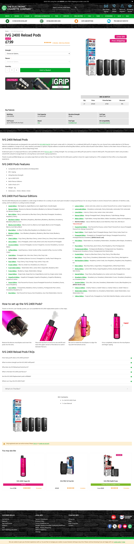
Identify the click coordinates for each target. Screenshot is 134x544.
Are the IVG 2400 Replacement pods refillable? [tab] (16, 376)
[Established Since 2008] (41, 21)
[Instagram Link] (119, 526)
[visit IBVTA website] (125, 517)
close (123, 542)
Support (4, 525)
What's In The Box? (12, 389)
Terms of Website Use (42, 523)
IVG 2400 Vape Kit (23, 481)
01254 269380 (114, 5)
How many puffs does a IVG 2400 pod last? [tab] (15, 358)
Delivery (4, 521)
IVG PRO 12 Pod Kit (67, 481)
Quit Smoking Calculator (9, 530)
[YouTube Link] (124, 526)
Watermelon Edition (81, 291)
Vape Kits (66, 16)
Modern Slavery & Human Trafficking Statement (50, 525)
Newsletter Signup (106, 5)
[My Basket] (130, 7)
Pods (56, 16)
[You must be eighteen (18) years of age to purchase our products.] (113, 517)
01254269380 (114, 10)
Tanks (98, 16)
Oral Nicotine (78, 16)
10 (126, 488)
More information (113, 521)
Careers (71, 525)
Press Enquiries (73, 523)
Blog (119, 16)
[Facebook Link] (109, 526)
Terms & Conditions (41, 519)
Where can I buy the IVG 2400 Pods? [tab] (13, 381)
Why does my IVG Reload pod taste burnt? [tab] (15, 367)
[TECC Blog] (129, 526)
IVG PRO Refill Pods (111, 481)
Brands (17, 16)
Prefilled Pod (73, 123)
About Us (71, 519)
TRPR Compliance (40, 530)
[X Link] (114, 526)
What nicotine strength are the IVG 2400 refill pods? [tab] (18, 362)
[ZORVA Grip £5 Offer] (37, 89)
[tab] (67, 389)
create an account (44, 443)
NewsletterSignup (106, 10)
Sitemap (37, 532)
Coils (89, 16)
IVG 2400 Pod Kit (104, 123)
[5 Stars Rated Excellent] (7, 21)
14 (39, 488)
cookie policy (117, 542)
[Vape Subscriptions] (76, 21)
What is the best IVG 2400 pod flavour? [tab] (14, 372)
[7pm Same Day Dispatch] (109, 21)
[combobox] (65, 7)
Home (6, 31)
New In (7, 16)
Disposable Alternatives (42, 16)
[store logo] (16, 7)
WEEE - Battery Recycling (43, 528)
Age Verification (7, 523)
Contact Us (5, 519)
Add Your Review (64, 43)
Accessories (109, 16)
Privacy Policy (39, 521)
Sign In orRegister (122, 5)
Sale (127, 16)
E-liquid (26, 16)
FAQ (3, 528)
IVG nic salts (48, 152)
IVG (39, 123)
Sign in (35, 443)
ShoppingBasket (130, 10)
